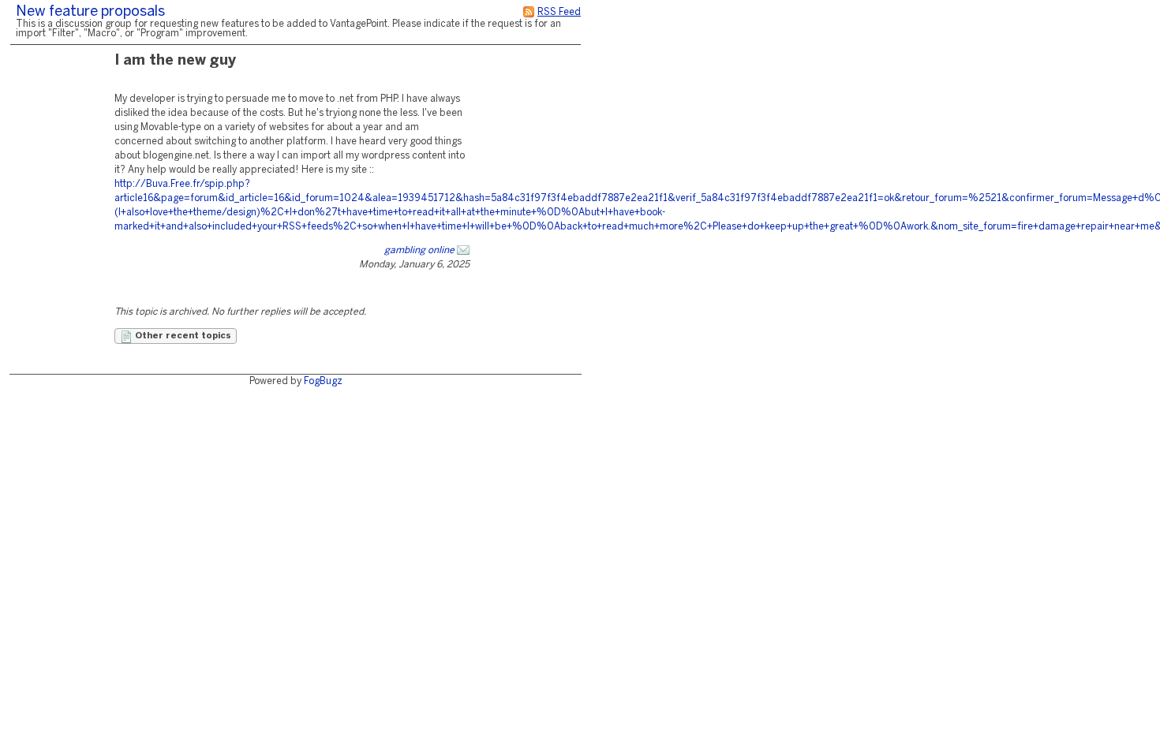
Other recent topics (182, 336)
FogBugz (323, 381)
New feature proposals (90, 12)
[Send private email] (463, 250)
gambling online (419, 250)
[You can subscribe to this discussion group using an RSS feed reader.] (528, 12)
